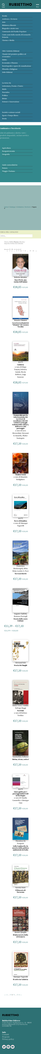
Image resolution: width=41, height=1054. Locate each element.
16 (33, 251)
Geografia (6, 154)
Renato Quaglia (20, 932)
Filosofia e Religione (9, 69)
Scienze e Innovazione (10, 102)
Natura (4, 168)
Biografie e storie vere (10, 28)
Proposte (6, 1037)
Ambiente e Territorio (9, 19)
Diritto (4, 60)
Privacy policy (8, 1039)
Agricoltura (6, 148)
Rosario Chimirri (20, 320)
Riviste (4, 99)
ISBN (11, 242)
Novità (4, 16)
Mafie (4, 89)
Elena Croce (17, 706)
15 (30, 251)
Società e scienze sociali (11, 112)
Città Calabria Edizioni (10, 51)
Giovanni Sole (20, 663)
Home (6, 207)
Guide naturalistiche (9, 165)
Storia (4, 119)
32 (9, 249)
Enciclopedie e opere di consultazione (16, 66)
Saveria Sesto (20, 888)
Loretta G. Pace (23, 571)
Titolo (6, 242)
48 (12, 249)
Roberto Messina (20, 277)
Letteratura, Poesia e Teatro (12, 86)
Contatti (5, 1034)
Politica (5, 95)
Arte (3, 22)
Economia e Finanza (10, 63)
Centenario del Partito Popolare (14, 32)
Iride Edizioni (7, 72)
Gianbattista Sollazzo (20, 757)
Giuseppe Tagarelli (20, 977)
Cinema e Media (8, 40)
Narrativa (5, 92)
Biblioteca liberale (9, 25)
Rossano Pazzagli (20, 616)
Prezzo (16, 242)
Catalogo (12, 207)
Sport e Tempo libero (10, 115)
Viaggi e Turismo (8, 171)
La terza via (6, 83)
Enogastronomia (8, 151)
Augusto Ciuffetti (20, 614)
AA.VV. (20, 362)
